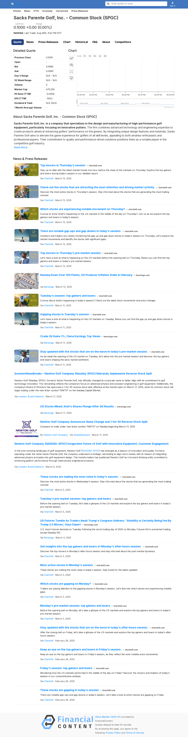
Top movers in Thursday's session (71, 165)
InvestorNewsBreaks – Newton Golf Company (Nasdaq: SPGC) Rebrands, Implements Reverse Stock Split (83, 373)
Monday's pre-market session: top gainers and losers (83, 605)
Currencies (62, 11)
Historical (81, 42)
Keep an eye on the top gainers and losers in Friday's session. (89, 649)
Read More (21, 147)
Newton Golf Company (56, 434)
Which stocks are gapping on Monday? (74, 583)
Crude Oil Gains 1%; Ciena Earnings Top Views (79, 336)
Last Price (19, 24)
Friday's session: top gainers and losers (74, 668)
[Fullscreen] (71, 71)
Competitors (123, 42)
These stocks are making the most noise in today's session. (87, 476)
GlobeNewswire (81, 434)
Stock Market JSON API (108, 716)
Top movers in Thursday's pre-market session (78, 253)
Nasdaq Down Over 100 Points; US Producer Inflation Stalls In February (95, 275)
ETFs (36, 11)
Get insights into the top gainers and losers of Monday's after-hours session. (99, 546)
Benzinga (49, 286)
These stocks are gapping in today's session (77, 690)
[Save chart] (71, 78)
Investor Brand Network (31, 396)
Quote (17, 42)
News (27, 11)
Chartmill (48, 178)
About (106, 42)
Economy (47, 11)
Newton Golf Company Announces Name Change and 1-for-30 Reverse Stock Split (94, 421)
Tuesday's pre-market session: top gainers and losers (84, 498)
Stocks (17, 11)
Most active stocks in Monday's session (75, 565)
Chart (66, 42)
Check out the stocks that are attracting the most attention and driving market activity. (106, 187)
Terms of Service (135, 732)
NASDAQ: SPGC (90, 450)
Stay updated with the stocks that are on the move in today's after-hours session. (102, 627)
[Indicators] (71, 58)
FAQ (94, 42)
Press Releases (79, 11)
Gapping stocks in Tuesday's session (73, 314)
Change (39, 24)
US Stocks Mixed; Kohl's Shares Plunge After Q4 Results (85, 406)
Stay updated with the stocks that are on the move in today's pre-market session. (102, 351)
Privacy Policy (113, 732)
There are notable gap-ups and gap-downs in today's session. (89, 231)
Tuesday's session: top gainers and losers (76, 295)
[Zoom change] (71, 65)
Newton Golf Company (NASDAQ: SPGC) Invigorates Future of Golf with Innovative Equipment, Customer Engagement (91, 443)
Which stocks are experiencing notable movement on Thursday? (91, 209)
